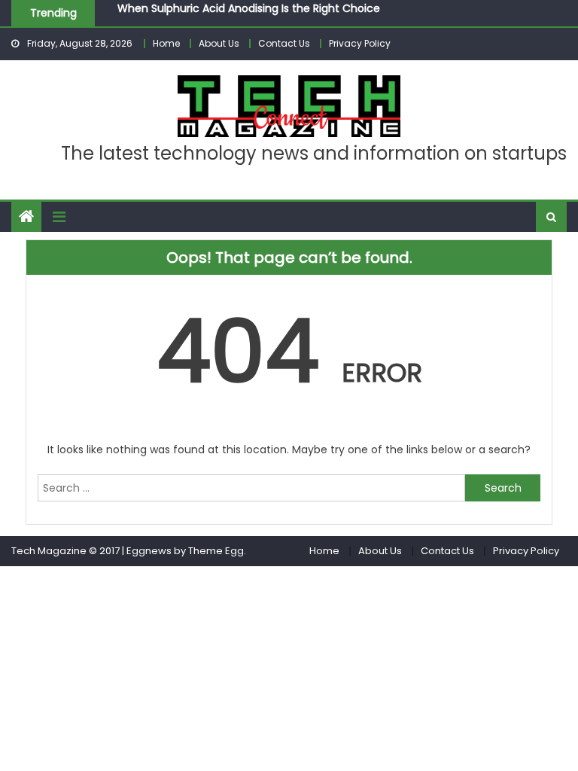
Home (166, 43)
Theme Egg (216, 551)
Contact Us (284, 43)
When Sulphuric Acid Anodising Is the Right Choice (248, 7)
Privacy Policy (360, 43)
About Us (219, 43)
